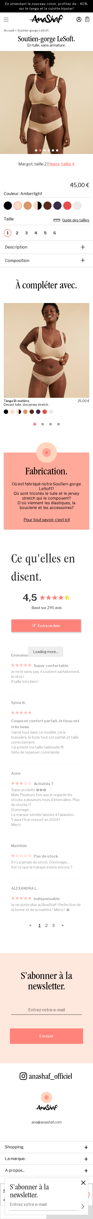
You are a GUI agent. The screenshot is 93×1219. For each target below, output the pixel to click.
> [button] (63, 925)
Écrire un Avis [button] (49, 626)
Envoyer (46, 1036)
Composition (45, 260)
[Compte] (79, 21)
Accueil (9, 30)
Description (45, 247)
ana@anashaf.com (46, 1122)
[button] (36, 150)
